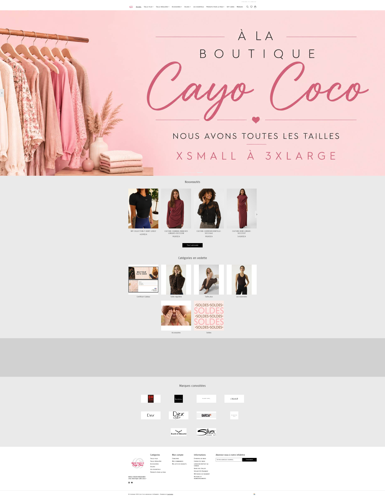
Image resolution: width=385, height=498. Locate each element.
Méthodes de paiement (202, 474)
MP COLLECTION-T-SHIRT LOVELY (143, 231)
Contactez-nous (199, 461)
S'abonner (249, 460)
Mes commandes (177, 461)
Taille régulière (176, 297)
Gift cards (230, 7)
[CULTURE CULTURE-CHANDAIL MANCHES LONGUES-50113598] (176, 208)
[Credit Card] (254, 494)
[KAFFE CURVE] (234, 416)
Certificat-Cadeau (143, 297)
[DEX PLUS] (178, 416)
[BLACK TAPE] (206, 399)
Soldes (208, 333)
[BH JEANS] (150, 399)
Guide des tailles (200, 468)
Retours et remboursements (200, 477)
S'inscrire (175, 458)
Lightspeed (170, 494)
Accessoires (176, 333)
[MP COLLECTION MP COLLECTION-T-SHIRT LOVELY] (143, 208)
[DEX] (150, 416)
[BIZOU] (178, 399)
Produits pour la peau (158, 472)
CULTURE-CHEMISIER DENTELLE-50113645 (209, 232)
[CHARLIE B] (234, 399)
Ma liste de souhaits (179, 464)
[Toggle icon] (247, 7)
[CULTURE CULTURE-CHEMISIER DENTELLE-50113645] (209, 208)
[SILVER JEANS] (206, 432)
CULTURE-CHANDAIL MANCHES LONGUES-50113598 (176, 232)
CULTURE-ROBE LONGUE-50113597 (241, 232)
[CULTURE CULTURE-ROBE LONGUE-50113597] (242, 208)
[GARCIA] (206, 416)
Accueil (138, 7)
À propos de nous (200, 458)
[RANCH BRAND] (178, 432)
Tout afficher (192, 245)
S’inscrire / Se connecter (249, 1)
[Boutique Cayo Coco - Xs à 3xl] (131, 7)
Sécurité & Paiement (201, 471)
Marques (240, 7)
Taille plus (209, 297)
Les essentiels (198, 7)
